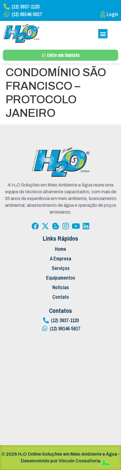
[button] (102, 33)
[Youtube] (75, 226)
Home (60, 248)
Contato (60, 296)
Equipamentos (60, 277)
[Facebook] (35, 226)
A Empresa (60, 258)
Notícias (60, 287)
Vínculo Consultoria (79, 460)
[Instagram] (65, 226)
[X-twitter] (45, 226)
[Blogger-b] (55, 226)
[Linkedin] (85, 226)
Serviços (61, 268)
